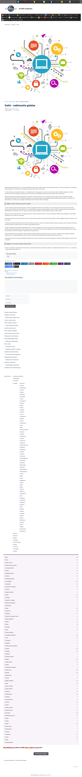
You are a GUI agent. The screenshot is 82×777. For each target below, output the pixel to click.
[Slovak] (35, 747)
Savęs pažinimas (9, 699)
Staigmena (22, 394)
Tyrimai (7, 721)
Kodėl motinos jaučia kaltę (11, 272)
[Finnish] (19, 747)
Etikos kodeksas (39, 1)
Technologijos (75, 17)
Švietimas (67, 17)
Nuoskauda (22, 396)
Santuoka (35, 17)
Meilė (77, 14)
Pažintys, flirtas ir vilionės (11, 565)
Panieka (22, 515)
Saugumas (7, 653)
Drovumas (22, 383)
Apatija (21, 405)
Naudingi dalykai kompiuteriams (12, 364)
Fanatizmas (22, 440)
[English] (16, 747)
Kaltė (18, 24)
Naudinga (7, 627)
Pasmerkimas (23, 423)
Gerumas (22, 438)
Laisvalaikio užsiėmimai (39, 14)
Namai (6, 629)
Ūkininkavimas (8, 729)
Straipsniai (7, 613)
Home (6, 101)
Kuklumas (22, 504)
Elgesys (15, 537)
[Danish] (13, 747)
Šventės (7, 570)
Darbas (29, 14)
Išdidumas (22, 491)
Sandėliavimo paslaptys (10, 667)
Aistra (21, 427)
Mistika (6, 594)
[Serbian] (34, 747)
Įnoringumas (23, 460)
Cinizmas (22, 412)
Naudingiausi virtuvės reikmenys (11, 335)
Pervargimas (23, 401)
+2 (13, 110)
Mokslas (5, 17)
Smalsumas (22, 456)
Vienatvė (22, 522)
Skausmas (22, 467)
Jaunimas (15, 546)
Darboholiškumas (24, 458)
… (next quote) (75, 766)
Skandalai (7, 651)
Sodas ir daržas (8, 562)
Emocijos (13, 24)
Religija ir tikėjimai (9, 680)
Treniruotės (7, 640)
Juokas (21, 398)
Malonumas (22, 520)
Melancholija (23, 465)
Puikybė (22, 392)
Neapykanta (22, 480)
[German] (23, 747)
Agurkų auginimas (9, 619)
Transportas (8, 734)
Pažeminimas (23, 528)
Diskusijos (47, 1)
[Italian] (24, 747)
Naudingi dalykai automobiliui (11, 357)
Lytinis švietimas (17, 542)
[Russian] (32, 747)
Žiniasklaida (8, 584)
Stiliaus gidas (8, 605)
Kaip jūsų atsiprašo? (10, 274)
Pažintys (15, 533)
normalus (17, 110)
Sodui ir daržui (8, 343)
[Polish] (29, 747)
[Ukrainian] (41, 747)
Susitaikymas (23, 436)
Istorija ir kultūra (8, 688)
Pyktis (21, 476)
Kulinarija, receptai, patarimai (11, 312)
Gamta (6, 739)
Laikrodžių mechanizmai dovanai (11, 351)
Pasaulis (7, 678)
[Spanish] (38, 747)
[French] (21, 747)
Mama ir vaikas (69, 14)
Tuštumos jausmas (24, 429)
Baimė (21, 487)
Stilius (54, 17)
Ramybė (22, 385)
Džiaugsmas (23, 449)
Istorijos (15, 551)
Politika (7, 723)
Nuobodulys (22, 531)
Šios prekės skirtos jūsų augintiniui (13, 354)
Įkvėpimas (7, 696)
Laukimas (22, 513)
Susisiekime (65, 1)
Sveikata (60, 17)
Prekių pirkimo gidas (9, 578)
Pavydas (22, 390)
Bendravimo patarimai (18, 376)
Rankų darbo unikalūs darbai (12, 341)
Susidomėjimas (23, 469)
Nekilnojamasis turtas (25, 17)
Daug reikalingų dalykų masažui (11, 338)
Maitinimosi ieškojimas (10, 602)
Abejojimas (22, 502)
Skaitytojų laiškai (9, 742)
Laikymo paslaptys (9, 632)
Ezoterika (7, 731)
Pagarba (22, 509)
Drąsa (21, 425)
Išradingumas (23, 493)
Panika (21, 524)
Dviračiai (7, 589)
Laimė (21, 478)
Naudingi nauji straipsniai (10, 314)
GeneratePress (48, 775)
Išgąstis (21, 526)
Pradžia (5, 14)
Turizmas (6, 19)
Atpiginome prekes (9, 592)
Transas (22, 420)
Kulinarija (49, 14)
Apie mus (21, 1)
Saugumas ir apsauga (10, 600)
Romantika (15, 540)
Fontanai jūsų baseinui (10, 346)
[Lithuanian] (27, 747)
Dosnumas (22, 462)
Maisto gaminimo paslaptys (11, 645)
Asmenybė (15, 380)
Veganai (7, 664)
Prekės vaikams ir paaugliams (11, 330)
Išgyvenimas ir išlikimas (10, 586)
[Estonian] (18, 747)
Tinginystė (22, 447)
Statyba (7, 704)
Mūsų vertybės (29, 1)
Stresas (21, 407)
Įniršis (21, 484)
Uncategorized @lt (9, 568)
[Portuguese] (30, 747)
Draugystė (22, 498)
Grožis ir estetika (9, 686)
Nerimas (22, 489)
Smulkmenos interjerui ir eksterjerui (13, 349)
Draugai (15, 544)
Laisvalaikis (15, 548)
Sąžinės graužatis (24, 445)
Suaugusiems (16, 378)
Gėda (21, 506)
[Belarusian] (4, 747)
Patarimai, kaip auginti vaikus (11, 616)
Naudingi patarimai (14, 17)
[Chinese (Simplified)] (7, 747)
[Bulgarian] (5, 747)
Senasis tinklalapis (56, 1)
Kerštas (21, 473)
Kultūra (55, 14)
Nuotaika (22, 451)
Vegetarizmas (8, 675)
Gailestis (22, 511)
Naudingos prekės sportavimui (12, 359)
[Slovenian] (37, 747)
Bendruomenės (22, 14)
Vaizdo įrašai (20, 19)
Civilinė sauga (8, 726)
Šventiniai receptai (9, 656)
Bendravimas (13, 14)
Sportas (47, 17)
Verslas (6, 718)
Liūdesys (22, 403)
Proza (6, 637)
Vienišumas (22, 443)
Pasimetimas (23, 416)
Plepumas (22, 431)
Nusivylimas (22, 500)
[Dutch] (15, 747)
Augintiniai (7, 643)
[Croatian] (10, 747)
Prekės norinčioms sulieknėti (11, 322)
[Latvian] (26, 747)
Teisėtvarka (7, 610)
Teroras (21, 414)
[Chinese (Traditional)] (9, 747)
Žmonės (12, 19)
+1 (12, 110)
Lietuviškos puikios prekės (10, 328)
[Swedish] (40, 747)
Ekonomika (7, 712)
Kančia (21, 482)
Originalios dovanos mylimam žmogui (12, 367)
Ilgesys (21, 517)
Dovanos (15, 535)
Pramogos (7, 597)
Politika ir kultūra (9, 707)
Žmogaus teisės (8, 661)
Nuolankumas (23, 387)
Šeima (41, 17)
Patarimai (7, 576)
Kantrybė (22, 434)
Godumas (22, 454)
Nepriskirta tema (9, 710)
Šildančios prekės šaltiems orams (13, 317)
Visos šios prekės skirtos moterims (12, 333)
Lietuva (61, 14)
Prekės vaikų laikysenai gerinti (12, 325)
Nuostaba (22, 409)
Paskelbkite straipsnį (75, 1)
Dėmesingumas (23, 471)
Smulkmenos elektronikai (10, 362)
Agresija (22, 418)
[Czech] (12, 747)
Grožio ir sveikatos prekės (10, 320)
